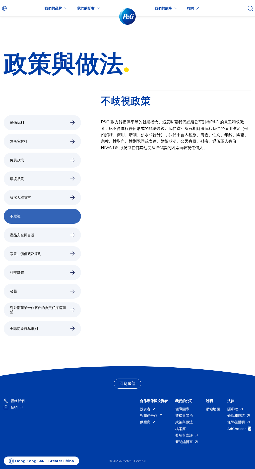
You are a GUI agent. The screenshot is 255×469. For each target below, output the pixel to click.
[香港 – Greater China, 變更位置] (5, 8)
